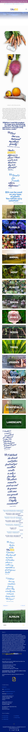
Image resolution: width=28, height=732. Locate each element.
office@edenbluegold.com (10, 691)
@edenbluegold (10, 693)
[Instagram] (16, 730)
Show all (23, 605)
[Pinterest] (15, 730)
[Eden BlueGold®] (14, 9)
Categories (5, 605)
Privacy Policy (5, 715)
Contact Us (4, 687)
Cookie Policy (5, 719)
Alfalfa (4, 625)
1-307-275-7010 (7, 689)
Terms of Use (5, 717)
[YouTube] (11, 730)
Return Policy (17, 717)
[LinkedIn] (13, 730)
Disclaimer (17, 715)
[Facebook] (9, 730)
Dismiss (18, 5)
